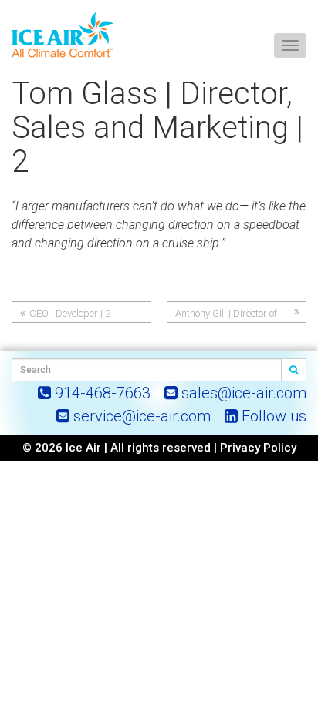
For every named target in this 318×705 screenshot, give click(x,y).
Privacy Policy (258, 448)
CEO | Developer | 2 (69, 313)
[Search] (294, 369)
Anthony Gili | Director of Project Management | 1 (226, 315)
